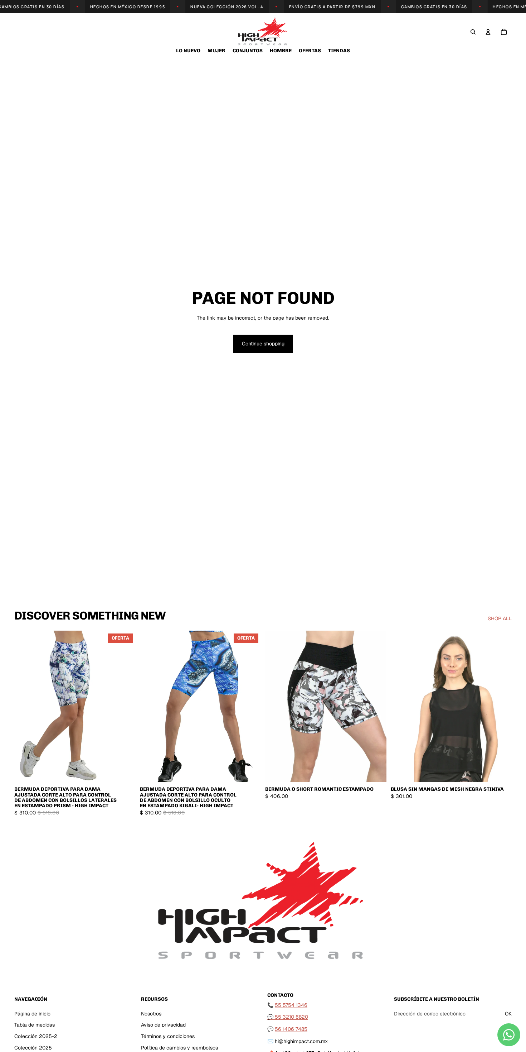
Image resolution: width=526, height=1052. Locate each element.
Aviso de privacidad (163, 1025)
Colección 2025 (33, 1047)
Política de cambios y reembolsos (179, 1047)
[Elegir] (124, 771)
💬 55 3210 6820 (287, 1017)
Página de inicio (32, 1013)
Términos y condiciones (168, 1036)
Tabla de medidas (34, 1025)
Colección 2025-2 (35, 1036)
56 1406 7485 (291, 1029)
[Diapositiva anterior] (25, 706)
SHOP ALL (500, 618)
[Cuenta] (488, 32)
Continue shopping (263, 343)
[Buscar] (473, 32)
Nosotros (151, 1013)
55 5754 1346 (291, 1005)
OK (508, 1013)
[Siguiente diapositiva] (125, 706)
